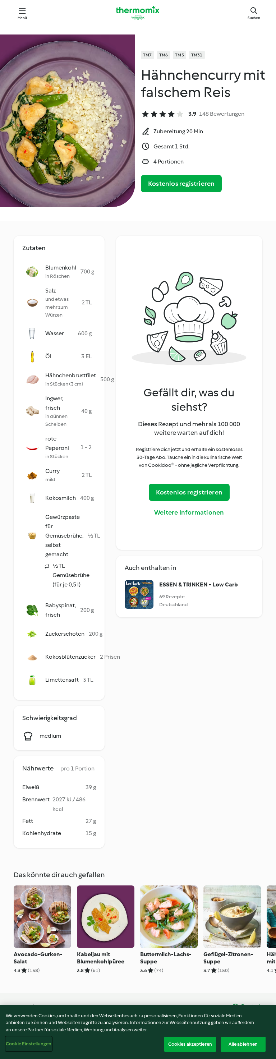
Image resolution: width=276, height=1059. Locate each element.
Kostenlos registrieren (181, 184)
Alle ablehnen (243, 1044)
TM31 (197, 54)
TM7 (147, 54)
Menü (22, 17)
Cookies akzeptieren (190, 1044)
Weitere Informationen (189, 512)
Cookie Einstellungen (29, 1043)
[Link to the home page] (138, 13)
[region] (138, 1032)
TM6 (163, 54)
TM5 (179, 54)
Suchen (254, 17)
